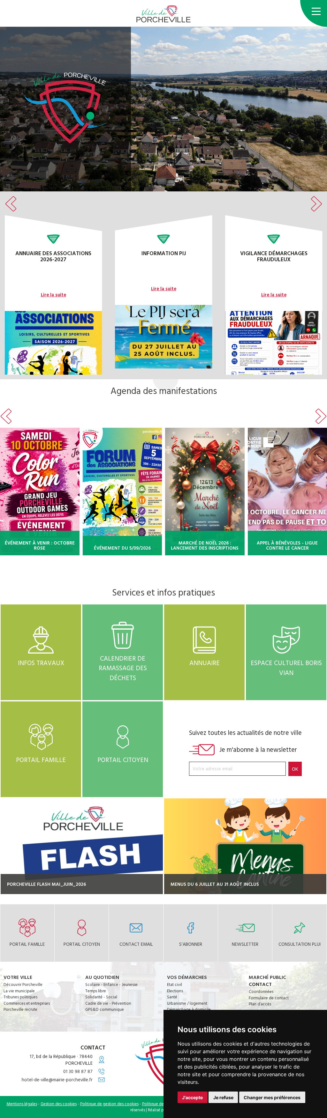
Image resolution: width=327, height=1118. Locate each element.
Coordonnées (261, 991)
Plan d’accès (260, 1004)
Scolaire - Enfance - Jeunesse (111, 984)
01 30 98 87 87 (78, 1071)
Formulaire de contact (269, 998)
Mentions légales (22, 1103)
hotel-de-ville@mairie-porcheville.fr (57, 1079)
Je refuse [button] (223, 1097)
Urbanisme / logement (187, 1003)
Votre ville (18, 977)
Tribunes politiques (20, 997)
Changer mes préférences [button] (272, 1097)
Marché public (267, 977)
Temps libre (95, 991)
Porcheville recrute (20, 1009)
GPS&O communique (104, 1009)
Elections (175, 991)
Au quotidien (102, 977)
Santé (172, 997)
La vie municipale (19, 991)
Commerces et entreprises (27, 1003)
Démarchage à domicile (189, 1009)
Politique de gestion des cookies (109, 1103)
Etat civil (174, 984)
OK (295, 769)
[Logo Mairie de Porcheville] (163, 14)
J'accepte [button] (192, 1097)
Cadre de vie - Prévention (108, 1003)
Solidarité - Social (101, 997)
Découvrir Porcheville (23, 984)
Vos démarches (187, 977)
